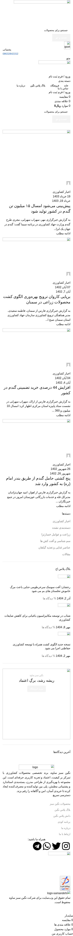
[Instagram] (65, 846)
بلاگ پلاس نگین (62, 809)
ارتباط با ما (64, 834)
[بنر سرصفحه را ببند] (68, 909)
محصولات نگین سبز (60, 803)
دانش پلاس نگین (61, 815)
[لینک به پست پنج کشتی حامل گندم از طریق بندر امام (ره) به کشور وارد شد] (36, 452)
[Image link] (36, 767)
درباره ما (65, 828)
